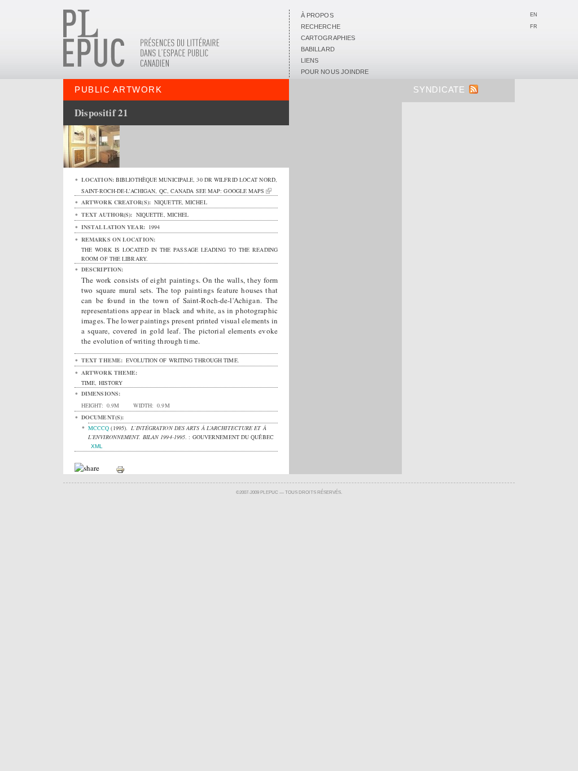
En (533, 14)
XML (97, 446)
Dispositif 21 (101, 113)
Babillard (318, 49)
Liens (309, 60)
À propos (317, 15)
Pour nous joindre (335, 71)
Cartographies (328, 37)
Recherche (320, 26)
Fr (533, 26)
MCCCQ (98, 428)
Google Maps (244, 191)
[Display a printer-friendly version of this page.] (120, 468)
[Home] (141, 65)
